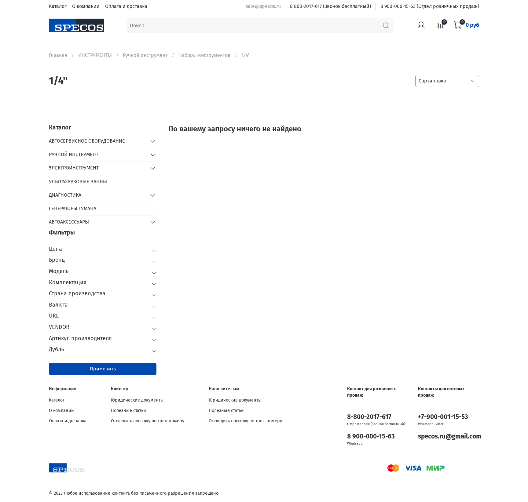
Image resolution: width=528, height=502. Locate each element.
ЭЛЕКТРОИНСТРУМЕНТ (74, 168)
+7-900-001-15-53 (443, 417)
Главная (58, 55)
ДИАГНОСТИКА (65, 195)
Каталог (58, 6)
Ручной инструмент (145, 55)
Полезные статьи (128, 410)
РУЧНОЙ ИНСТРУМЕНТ (73, 154)
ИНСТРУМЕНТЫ (95, 55)
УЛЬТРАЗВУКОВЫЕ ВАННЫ (78, 181)
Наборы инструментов (204, 55)
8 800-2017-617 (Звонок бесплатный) (330, 6)
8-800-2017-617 (369, 417)
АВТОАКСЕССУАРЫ (69, 222)
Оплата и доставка (126, 6)
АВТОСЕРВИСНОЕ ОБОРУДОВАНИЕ (87, 141)
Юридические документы (137, 400)
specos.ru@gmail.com (450, 436)
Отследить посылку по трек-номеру (147, 421)
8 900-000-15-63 (371, 436)
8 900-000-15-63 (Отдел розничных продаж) (429, 6)
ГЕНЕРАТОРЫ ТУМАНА (72, 208)
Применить (103, 369)
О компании (86, 6)
